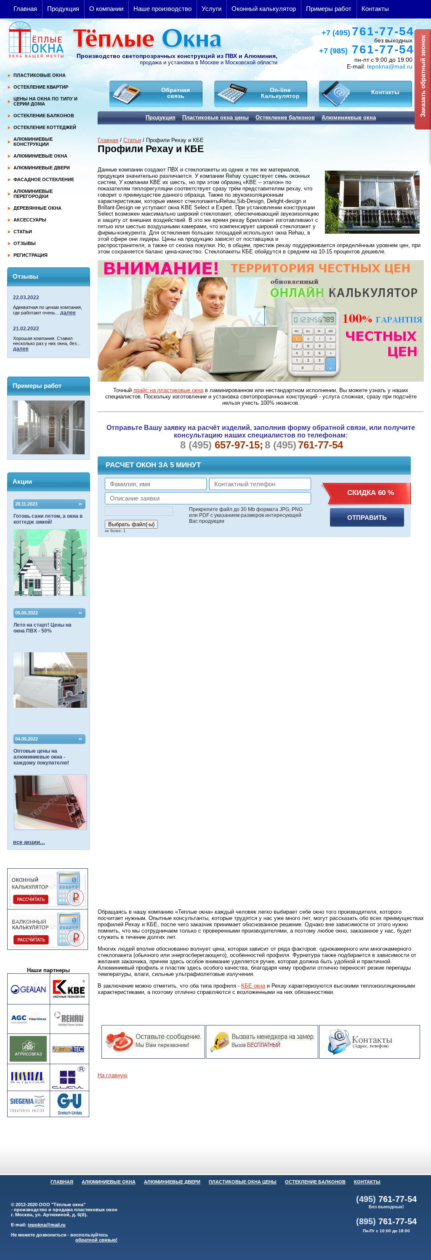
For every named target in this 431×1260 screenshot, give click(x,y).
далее (68, 313)
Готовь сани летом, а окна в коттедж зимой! (47, 519)
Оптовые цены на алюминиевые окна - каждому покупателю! (41, 757)
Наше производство (162, 8)
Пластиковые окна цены (215, 117)
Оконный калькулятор (263, 8)
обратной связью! (96, 1239)
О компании (106, 8)
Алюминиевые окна (349, 117)
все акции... (29, 842)
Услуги (211, 8)
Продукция (63, 8)
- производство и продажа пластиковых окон (64, 1209)
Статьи (132, 140)
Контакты (375, 8)
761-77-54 (368, 31)
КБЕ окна (253, 986)
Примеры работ (328, 8)
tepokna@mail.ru (389, 66)
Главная (25, 8)
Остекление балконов (285, 117)
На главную (113, 1075)
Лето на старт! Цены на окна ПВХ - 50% (42, 628)
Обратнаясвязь (175, 93)
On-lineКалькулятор (280, 93)
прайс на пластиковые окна (168, 390)
